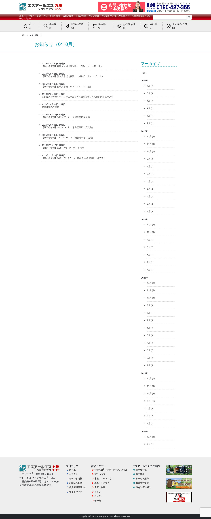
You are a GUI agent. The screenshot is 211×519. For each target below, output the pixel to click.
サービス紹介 (142, 478)
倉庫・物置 (99, 487)
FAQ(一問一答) (143, 487)
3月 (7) (150, 350)
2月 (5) (150, 211)
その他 (97, 500)
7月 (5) (150, 320)
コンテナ (98, 496)
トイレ (97, 491)
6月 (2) (150, 181)
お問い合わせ (75, 482)
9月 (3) (150, 158)
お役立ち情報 (142, 482)
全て (145, 72)
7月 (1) (150, 173)
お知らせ (73, 474)
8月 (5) (150, 85)
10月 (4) (151, 151)
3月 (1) (150, 115)
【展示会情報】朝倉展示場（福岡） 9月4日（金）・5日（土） (73, 76)
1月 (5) (150, 365)
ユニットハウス (102, 482)
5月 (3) (150, 100)
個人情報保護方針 (78, 487)
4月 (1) (150, 108)
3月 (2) (150, 203)
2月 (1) (150, 123)
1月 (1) (150, 269)
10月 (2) (151, 393)
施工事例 (140, 474)
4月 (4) (150, 342)
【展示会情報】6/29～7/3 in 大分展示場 (63, 147)
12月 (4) (151, 378)
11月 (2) (151, 290)
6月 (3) (150, 93)
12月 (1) (151, 136)
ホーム (26, 35)
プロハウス (99, 474)
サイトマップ (75, 491)
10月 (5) (151, 297)
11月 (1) (151, 143)
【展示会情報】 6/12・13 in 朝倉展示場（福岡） (68, 137)
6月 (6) (150, 327)
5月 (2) (150, 188)
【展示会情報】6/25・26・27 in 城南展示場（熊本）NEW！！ (74, 158)
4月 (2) (150, 196)
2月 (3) (150, 357)
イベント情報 (75, 478)
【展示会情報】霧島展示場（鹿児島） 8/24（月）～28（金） (72, 66)
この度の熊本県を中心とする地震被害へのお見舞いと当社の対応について (78, 96)
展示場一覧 (141, 469)
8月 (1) (150, 166)
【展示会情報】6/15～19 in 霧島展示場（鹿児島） (68, 127)
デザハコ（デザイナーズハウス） (111, 469)
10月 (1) (151, 232)
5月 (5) (150, 408)
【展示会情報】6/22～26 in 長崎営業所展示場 (66, 117)
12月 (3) (151, 282)
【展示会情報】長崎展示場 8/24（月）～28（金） (67, 86)
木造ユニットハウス (104, 478)
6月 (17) (151, 400)
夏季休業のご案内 (50, 106)
